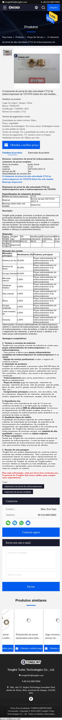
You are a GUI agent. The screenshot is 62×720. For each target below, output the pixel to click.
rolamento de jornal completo (17, 492)
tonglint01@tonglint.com (16, 2)
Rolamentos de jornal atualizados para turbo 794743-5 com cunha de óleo (15, 636)
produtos (20, 37)
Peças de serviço (35, 37)
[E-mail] (28, 523)
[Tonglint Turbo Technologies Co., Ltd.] (14, 7)
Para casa (7, 37)
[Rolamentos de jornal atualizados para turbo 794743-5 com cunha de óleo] (16, 620)
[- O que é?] (21, 523)
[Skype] (15, 523)
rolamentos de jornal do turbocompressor (23, 486)
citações (54, 7)
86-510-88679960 (51, 2)
